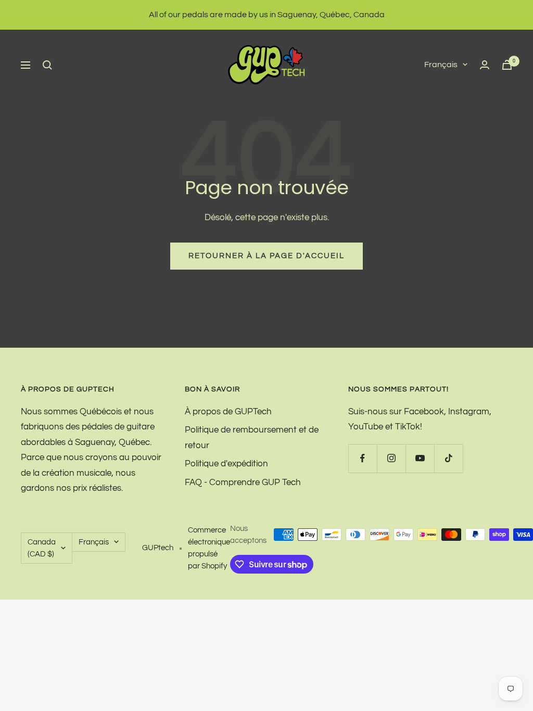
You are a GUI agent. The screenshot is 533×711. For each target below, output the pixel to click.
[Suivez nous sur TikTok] (448, 458)
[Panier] (507, 65)
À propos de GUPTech (228, 411)
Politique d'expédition (226, 463)
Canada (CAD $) (42, 548)
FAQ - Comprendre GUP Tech (243, 482)
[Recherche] (47, 65)
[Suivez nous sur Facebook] (362, 458)
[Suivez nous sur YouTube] (419, 458)
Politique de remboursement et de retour (252, 437)
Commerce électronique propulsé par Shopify (209, 548)
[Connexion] (484, 64)
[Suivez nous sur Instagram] (391, 458)
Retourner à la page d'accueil (266, 256)
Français (441, 64)
